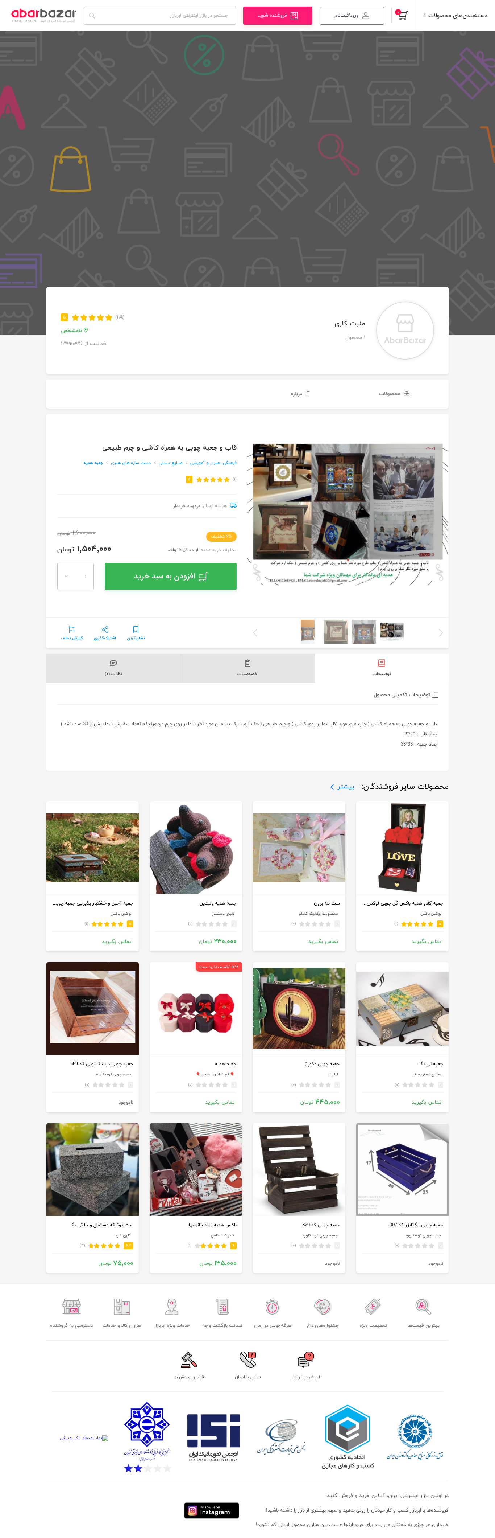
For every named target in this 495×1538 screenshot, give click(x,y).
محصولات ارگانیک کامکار (318, 913)
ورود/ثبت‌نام (346, 15)
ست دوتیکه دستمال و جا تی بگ (101, 1225)
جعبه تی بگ (430, 1064)
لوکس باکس (430, 913)
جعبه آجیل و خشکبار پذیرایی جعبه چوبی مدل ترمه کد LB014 (72, 903)
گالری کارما (123, 1235)
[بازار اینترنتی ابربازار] (43, 15)
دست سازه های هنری (131, 463)
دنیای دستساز (223, 913)
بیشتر (346, 786)
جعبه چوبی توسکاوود (113, 1074)
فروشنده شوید (272, 15)
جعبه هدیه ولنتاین (218, 903)
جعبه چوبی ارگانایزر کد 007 (416, 1225)
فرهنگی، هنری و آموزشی (213, 463)
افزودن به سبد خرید (164, 576)
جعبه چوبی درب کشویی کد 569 (101, 1064)
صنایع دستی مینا (427, 1074)
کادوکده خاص (222, 1235)
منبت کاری (349, 323)
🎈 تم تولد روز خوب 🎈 (215, 1074)
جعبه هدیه (93, 463)
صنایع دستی (170, 463)
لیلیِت (333, 1074)
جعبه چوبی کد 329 (321, 1225)
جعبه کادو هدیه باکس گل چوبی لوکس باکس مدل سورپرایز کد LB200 (374, 903)
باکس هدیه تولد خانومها (213, 1225)
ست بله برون (327, 903)
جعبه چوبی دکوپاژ (322, 1064)
